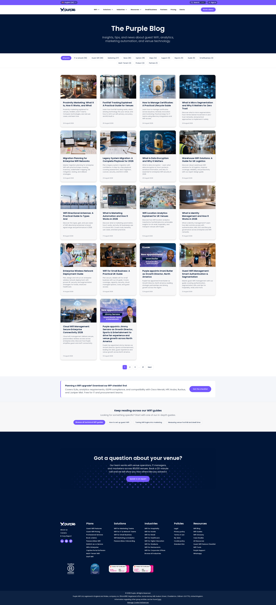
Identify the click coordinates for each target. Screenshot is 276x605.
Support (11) (165, 58)
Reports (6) (179, 58)
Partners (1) (153, 63)
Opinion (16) (140, 58)
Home (62, 17)
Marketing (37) (113, 58)
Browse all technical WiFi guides (89, 422)
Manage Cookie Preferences (138, 602)
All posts (66, 58)
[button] (96, 9)
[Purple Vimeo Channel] (70, 541)
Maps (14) (153, 58)
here (159, 599)
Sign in (213, 2)
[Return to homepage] (69, 10)
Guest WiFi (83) (97, 58)
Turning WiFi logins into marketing (148, 422)
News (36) (127, 58)
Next (150, 367)
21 (143, 367)
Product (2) (140, 63)
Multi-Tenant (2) (124, 63)
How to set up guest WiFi (119, 422)
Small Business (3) (206, 58)
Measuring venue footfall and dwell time (184, 422)
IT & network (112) (80, 58)
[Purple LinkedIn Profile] (62, 541)
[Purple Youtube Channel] (66, 541)
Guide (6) (191, 58)
